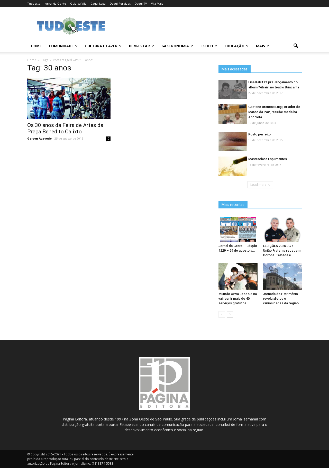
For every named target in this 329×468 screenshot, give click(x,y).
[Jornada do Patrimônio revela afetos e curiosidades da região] (282, 276)
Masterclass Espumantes (267, 159)
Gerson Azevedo (39, 138)
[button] (295, 46)
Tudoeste (33, 3)
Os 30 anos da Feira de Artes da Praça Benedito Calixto (65, 128)
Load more (258, 184)
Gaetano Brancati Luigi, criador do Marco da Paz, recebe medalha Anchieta (274, 112)
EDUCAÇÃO (234, 45)
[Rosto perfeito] (232, 142)
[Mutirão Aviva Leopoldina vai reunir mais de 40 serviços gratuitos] (238, 276)
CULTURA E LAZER (101, 45)
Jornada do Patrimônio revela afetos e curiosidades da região (281, 298)
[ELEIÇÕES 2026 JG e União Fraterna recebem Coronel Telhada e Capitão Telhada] (282, 228)
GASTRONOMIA (175, 45)
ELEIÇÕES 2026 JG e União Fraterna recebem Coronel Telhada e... (281, 250)
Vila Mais (157, 3)
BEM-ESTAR (139, 45)
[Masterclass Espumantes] (232, 166)
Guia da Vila (78, 3)
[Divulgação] (232, 114)
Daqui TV (141, 3)
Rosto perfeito (259, 134)
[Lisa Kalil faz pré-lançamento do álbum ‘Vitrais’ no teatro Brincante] (232, 89)
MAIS (260, 45)
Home (36, 45)
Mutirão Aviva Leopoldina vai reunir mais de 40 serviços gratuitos (237, 298)
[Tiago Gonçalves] (69, 98)
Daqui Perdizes (120, 3)
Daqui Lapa (98, 3)
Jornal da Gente (55, 3)
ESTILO (206, 45)
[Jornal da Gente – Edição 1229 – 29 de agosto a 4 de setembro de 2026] (238, 228)
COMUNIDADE (61, 45)
